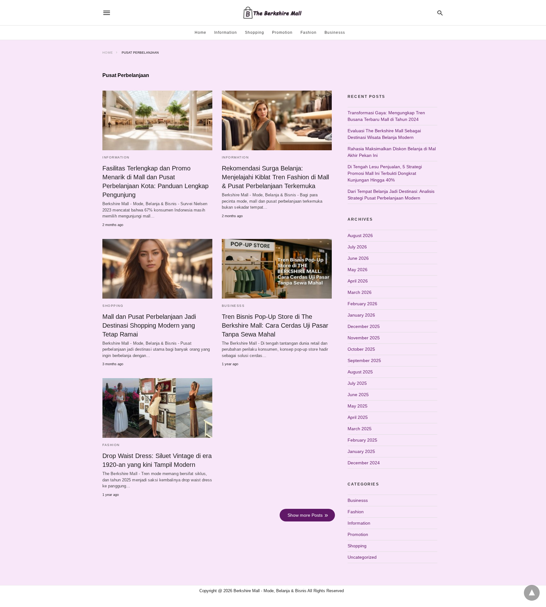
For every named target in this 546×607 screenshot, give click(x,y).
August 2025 (360, 371)
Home (200, 32)
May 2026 (357, 269)
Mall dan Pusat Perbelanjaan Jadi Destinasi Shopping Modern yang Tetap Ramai (149, 325)
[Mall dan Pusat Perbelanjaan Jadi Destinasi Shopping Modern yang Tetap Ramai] (157, 269)
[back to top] (532, 593)
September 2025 (364, 360)
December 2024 (364, 462)
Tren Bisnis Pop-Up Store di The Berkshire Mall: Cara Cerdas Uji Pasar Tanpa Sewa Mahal (275, 325)
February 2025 (362, 440)
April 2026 (358, 280)
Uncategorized (362, 557)
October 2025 (361, 349)
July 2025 (357, 383)
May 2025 (357, 405)
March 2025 (360, 428)
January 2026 (361, 315)
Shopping (254, 32)
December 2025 (364, 326)
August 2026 (360, 235)
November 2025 (364, 337)
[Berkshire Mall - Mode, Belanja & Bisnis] (273, 13)
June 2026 (358, 258)
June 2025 (358, 394)
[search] (440, 12)
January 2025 (361, 451)
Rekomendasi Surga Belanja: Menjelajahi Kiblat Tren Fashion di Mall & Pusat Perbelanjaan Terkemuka (275, 177)
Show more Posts (305, 515)
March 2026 (360, 292)
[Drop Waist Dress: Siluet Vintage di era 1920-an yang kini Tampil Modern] (157, 408)
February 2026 (362, 303)
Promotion (282, 32)
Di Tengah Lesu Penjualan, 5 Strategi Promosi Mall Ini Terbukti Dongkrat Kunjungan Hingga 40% (385, 173)
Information (225, 32)
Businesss (335, 32)
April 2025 (358, 417)
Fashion (308, 32)
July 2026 (357, 246)
